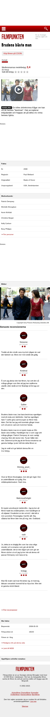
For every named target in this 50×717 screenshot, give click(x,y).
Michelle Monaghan (8, 207)
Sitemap (25, 706)
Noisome (24, 342)
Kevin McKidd (6, 212)
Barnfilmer (36, 694)
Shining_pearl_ (23, 467)
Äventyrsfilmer (25, 694)
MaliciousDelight (24, 498)
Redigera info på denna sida (14, 643)
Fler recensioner (10, 610)
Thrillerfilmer (15, 694)
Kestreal (23, 371)
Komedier (34, 693)
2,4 (28, 67)
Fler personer (8, 234)
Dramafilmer (26, 693)
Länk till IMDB (8, 648)
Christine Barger (7, 218)
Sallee (23, 405)
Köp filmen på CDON (13, 53)
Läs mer (33, 701)
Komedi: (5, 60)
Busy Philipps (6, 229)
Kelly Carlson (6, 223)
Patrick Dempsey (7, 201)
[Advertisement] (25, 142)
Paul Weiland (29, 174)
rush (24, 535)
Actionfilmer (16, 693)
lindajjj (24, 571)
